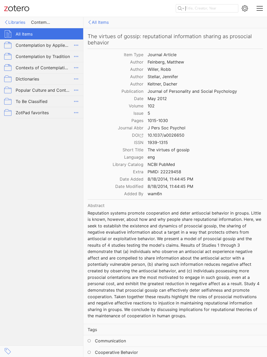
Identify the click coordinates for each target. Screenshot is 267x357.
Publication (132, 91)
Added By (133, 193)
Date (138, 98)
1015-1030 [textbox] (158, 120)
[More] (76, 45)
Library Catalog (128, 164)
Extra (138, 171)
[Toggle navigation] (259, 8)
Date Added (131, 179)
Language (133, 157)
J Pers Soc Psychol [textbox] (166, 127)
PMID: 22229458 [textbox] (164, 171)
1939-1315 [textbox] (158, 142)
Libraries (16, 22)
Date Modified (129, 186)
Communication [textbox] (110, 340)
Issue (138, 113)
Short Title (133, 149)
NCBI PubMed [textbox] (161, 164)
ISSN (138, 142)
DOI (135, 135)
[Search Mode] (181, 8)
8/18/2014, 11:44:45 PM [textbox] (170, 179)
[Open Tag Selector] (7, 351)
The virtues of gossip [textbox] (169, 149)
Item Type (133, 54)
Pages (137, 120)
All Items (100, 22)
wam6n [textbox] (155, 193)
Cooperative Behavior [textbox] (116, 352)
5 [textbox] (149, 113)
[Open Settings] (244, 8)
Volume (136, 105)
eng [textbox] (151, 157)
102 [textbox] (151, 105)
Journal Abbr (130, 127)
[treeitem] (41, 33)
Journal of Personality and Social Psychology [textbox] (192, 91)
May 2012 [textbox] (157, 98)
